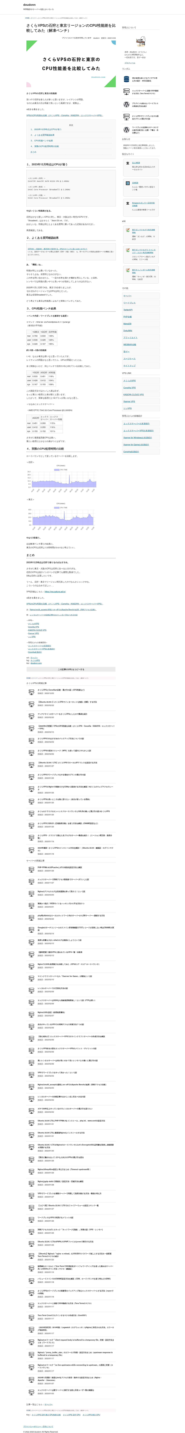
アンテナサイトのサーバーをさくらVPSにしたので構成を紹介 (62, 714)
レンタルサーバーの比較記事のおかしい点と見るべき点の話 (54, 614)
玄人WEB (136, 162)
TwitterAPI (128, 309)
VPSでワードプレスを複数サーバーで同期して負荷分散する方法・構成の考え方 (69, 1193)
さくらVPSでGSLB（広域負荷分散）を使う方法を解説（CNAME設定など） (68, 823)
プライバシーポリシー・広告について (38, 1426)
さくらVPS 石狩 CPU (71, 1414)
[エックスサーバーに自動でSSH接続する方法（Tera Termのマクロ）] (141, 96)
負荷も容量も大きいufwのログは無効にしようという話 (59, 940)
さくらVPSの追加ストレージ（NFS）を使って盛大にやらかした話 (64, 750)
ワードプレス (129, 302)
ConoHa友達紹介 (35, 652)
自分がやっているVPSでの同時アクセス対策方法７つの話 (61, 1024)
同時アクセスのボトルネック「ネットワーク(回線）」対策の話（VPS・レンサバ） (71, 1229)
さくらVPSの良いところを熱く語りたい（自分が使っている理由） (64, 799)
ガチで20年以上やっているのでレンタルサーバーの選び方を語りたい (65, 1108)
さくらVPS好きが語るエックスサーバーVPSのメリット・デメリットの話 (67, 1048)
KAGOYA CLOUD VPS (37, 630)
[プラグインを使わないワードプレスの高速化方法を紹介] (141, 108)
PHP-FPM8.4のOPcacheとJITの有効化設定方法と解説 (60, 867)
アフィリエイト (130, 337)
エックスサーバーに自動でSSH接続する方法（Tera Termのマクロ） (65, 1303)
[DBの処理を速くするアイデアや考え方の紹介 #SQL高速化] (141, 83)
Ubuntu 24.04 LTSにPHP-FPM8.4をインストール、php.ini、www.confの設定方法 (71, 1120)
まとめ (33, 151)
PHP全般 (127, 316)
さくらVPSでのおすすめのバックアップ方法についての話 (61, 738)
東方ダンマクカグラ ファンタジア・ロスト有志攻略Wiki (144, 251)
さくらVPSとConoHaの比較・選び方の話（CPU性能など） (62, 690)
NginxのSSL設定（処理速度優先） (52, 1012)
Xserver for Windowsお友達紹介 (137, 437)
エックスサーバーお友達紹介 (39, 645)
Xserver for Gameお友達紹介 (136, 444)
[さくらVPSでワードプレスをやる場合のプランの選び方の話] (141, 121)
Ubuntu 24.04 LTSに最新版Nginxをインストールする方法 (61, 1132)
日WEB (135, 182)
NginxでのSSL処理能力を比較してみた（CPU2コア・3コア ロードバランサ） (69, 964)
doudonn (29, 5)
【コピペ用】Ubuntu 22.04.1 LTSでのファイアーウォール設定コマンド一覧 (68, 1205)
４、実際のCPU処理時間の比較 (44, 146)
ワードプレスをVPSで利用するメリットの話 (55, 1217)
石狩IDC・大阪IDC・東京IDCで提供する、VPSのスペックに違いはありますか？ (57, 249)
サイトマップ (129, 365)
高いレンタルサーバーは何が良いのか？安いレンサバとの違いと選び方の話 (68, 1060)
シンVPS (31, 636)
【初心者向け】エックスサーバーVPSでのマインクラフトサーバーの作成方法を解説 (71, 1036)
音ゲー (126, 351)
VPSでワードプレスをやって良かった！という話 (57, 1072)
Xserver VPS (33, 633)
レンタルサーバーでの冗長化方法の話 (53, 988)
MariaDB (127, 323)
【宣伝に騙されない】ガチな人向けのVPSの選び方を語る (61, 1157)
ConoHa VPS (33, 626)
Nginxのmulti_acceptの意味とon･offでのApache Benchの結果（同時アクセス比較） (63, 609)
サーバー (34, 657)
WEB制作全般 (129, 344)
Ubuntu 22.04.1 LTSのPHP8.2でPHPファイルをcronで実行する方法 (65, 1241)
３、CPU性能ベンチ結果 (41, 140)
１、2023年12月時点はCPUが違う (46, 129)
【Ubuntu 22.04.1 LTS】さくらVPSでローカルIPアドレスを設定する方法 (67, 762)
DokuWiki (127, 330)
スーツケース (129, 358)
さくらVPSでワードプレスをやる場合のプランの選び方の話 (62, 774)
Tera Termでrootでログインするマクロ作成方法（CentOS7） (63, 1315)
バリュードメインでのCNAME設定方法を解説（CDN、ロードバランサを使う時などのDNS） (75, 1278)
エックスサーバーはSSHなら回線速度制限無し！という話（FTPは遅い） (67, 1000)
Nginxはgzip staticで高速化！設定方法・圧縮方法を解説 (60, 1181)
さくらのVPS (33, 623)
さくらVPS (35, 660)
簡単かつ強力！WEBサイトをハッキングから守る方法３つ (61, 903)
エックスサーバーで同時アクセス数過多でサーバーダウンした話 (63, 879)
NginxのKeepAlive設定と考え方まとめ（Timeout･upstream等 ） (64, 1169)
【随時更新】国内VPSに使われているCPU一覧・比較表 (60, 952)
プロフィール (130, 62)
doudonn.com (36, 663)
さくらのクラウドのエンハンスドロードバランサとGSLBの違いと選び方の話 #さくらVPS (74, 811)
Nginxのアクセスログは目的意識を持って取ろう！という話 (61, 891)
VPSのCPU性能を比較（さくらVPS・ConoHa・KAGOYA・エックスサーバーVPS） (64, 115)
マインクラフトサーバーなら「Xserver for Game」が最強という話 (65, 976)
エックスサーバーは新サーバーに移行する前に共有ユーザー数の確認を (66, 1390)
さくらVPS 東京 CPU (91, 1414)
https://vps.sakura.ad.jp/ (55, 591)
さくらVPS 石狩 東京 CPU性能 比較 (46, 1414)
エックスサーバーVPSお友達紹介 (41, 648)
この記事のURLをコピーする (71, 669)
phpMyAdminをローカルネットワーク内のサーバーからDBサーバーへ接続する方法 (71, 915)
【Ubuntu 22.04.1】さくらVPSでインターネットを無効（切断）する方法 (67, 702)
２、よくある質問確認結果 (42, 134)
